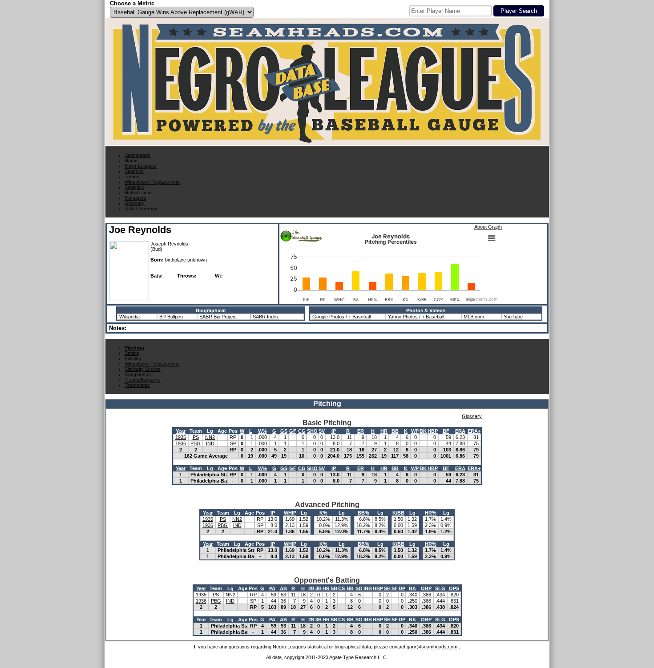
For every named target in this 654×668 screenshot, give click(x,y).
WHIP (290, 512)
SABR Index (266, 316)
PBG (195, 443)
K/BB (398, 512)
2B (311, 588)
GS (283, 431)
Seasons (134, 171)
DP (402, 588)
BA (412, 588)
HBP (433, 431)
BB (395, 431)
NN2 (210, 437)
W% (262, 431)
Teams (132, 176)
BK (423, 431)
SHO (312, 431)
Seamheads (137, 155)
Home (131, 160)
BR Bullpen (171, 316)
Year (181, 431)
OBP (426, 588)
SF (395, 588)
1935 (180, 437)
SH (387, 588)
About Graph (488, 226)
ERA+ (474, 431)
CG (302, 431)
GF (292, 431)
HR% (430, 512)
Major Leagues (141, 166)
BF (446, 431)
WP (415, 431)
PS (196, 437)
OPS (454, 588)
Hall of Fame (138, 192)
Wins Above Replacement (152, 182)
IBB (367, 588)
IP (333, 431)
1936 (180, 443)
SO (359, 588)
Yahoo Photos (403, 316)
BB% (363, 512)
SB (334, 588)
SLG (440, 588)
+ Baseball (359, 316)
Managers (135, 198)
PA (272, 588)
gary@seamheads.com (432, 646)
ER (360, 431)
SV (322, 431)
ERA (460, 431)
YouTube (513, 316)
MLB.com (474, 316)
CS (341, 588)
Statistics (134, 187)
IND (210, 443)
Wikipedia (129, 316)
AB (283, 588)
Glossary (135, 203)
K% (323, 512)
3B (318, 588)
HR (384, 431)
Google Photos (328, 316)
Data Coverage (141, 208)
